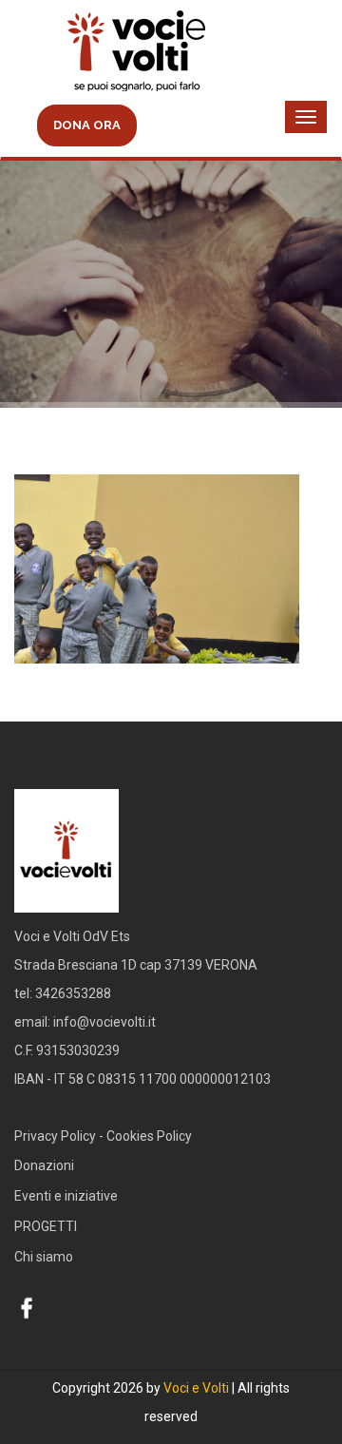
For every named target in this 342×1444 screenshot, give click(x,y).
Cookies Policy (149, 1136)
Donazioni (44, 1165)
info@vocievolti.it (104, 1022)
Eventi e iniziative (66, 1195)
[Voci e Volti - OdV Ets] (171, 53)
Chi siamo (43, 1256)
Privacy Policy (55, 1136)
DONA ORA (87, 125)
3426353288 (73, 993)
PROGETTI (45, 1226)
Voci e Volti (196, 1388)
